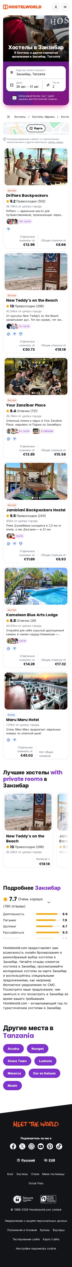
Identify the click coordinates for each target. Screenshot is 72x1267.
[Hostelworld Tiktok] (59, 1146)
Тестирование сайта (26, 1239)
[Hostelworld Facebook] (13, 1146)
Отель (11, 714)
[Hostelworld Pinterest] (50, 1146)
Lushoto (45, 1061)
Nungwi (37, 1049)
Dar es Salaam (44, 1073)
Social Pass (36, 1183)
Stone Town (17, 1061)
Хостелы (22, 1174)
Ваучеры (59, 1230)
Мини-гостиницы (53, 1174)
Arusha (13, 1049)
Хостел (12, 190)
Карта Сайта (51, 1239)
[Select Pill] (56, 7)
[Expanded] (8, 116)
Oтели (35, 1174)
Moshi (12, 1086)
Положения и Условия (22, 1230)
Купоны (45, 1230)
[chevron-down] (49, 902)
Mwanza (14, 1073)
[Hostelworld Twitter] (22, 1146)
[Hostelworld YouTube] (41, 1146)
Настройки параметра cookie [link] (36, 1248)
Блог (10, 1174)
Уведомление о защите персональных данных (36, 1220)
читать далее (55, 142)
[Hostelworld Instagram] (31, 1146)
